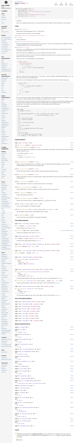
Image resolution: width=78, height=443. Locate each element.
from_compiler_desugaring (27, 198)
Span (35, 203)
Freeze (24, 311)
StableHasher (30, 263)
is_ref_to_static (24, 181)
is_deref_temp (23, 192)
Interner (20, 410)
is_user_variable (24, 168)
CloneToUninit (24, 344)
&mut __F (26, 274)
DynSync (24, 308)
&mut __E (34, 252)
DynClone (23, 356)
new (20, 203)
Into (23, 371)
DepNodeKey (27, 351)
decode (19, 246)
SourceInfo (32, 16)
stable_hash (20, 259)
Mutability (31, 10)
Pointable (23, 388)
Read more (33, 228)
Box (39, 11)
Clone (24, 223)
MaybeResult (24, 385)
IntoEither (23, 376)
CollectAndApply (27, 349)
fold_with (20, 280)
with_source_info (24, 209)
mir (22, 1)
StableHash (25, 257)
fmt (18, 238)
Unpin (24, 318)
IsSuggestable (28, 380)
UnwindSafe (26, 304)
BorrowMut (23, 339)
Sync (23, 316)
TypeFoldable (26, 269)
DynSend (24, 306)
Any (21, 329)
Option (28, 14)
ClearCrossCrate (32, 11)
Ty (23, 13)
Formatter (31, 238)
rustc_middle (18, 1)
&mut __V (26, 291)
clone (18, 225)
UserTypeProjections (38, 14)
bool (39, 147)
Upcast (26, 413)
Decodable (40, 244)
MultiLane (20, 423)
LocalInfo (43, 11)
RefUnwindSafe (27, 301)
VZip (23, 421)
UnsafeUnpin (26, 320)
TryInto (24, 402)
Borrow (22, 334)
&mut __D (30, 246)
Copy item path (28, 3)
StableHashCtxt (33, 259)
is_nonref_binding (25, 161)
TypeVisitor (30, 288)
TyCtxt (33, 269)
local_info (23, 145)
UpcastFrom (20, 416)
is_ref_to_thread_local (26, 187)
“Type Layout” (53, 435)
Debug (24, 236)
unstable (67, 230)
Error (30, 276)
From (21, 366)
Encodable (40, 250)
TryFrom (24, 397)
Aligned (22, 327)
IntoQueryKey (24, 378)
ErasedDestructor (25, 361)
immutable (22, 215)
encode (19, 252)
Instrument (23, 368)
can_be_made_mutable (25, 147)
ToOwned (22, 392)
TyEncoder (29, 250)
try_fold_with (21, 271)
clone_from (20, 230)
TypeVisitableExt (27, 407)
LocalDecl (25, 143)
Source (16, 4)
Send (23, 313)
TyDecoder (29, 244)
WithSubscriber (25, 426)
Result (41, 238)
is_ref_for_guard (24, 174)
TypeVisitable (26, 286)
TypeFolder (29, 280)
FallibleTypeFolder (34, 271)
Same (21, 390)
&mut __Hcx (25, 262)
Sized (25, 332)
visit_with (20, 288)
